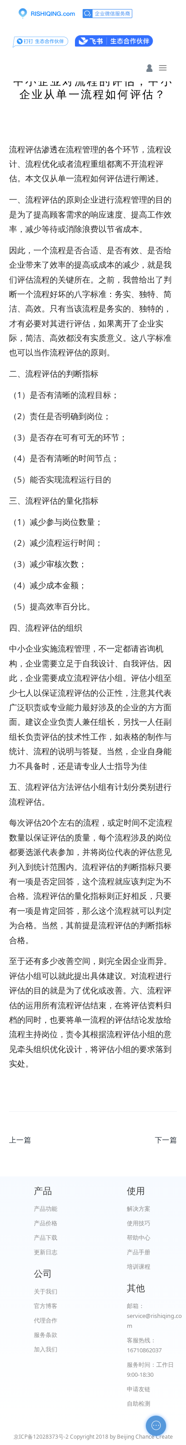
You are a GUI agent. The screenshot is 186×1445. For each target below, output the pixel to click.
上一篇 (20, 1140)
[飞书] (114, 40)
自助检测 (138, 1403)
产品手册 (138, 1252)
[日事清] (46, 13)
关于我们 (45, 1291)
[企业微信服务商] (107, 13)
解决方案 (138, 1208)
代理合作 (45, 1320)
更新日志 (45, 1252)
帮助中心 (138, 1237)
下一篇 (166, 1140)
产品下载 (45, 1237)
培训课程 (138, 1266)
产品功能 (45, 1208)
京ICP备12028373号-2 (41, 1436)
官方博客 (45, 1306)
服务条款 (45, 1335)
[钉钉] (40, 40)
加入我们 (45, 1349)
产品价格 (45, 1223)
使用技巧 (138, 1223)
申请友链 (138, 1389)
